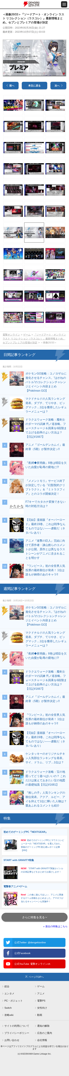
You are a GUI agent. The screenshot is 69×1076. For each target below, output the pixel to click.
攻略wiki (8, 1014)
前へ (11, 85)
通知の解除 (43, 1025)
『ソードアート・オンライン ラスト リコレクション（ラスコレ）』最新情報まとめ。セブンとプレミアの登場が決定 (34, 338)
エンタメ (9, 993)
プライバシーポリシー (16, 1033)
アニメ (41, 993)
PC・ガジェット (13, 1000)
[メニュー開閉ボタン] (64, 4)
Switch (8, 1007)
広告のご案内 (44, 1033)
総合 (6, 986)
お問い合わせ (11, 1040)
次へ (57, 85)
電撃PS (41, 1000)
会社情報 (42, 1040)
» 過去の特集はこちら (55, 926)
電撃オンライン (11, 334)
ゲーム (27, 334)
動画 (39, 1014)
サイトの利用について (16, 1025)
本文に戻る (34, 85)
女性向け (42, 1007)
